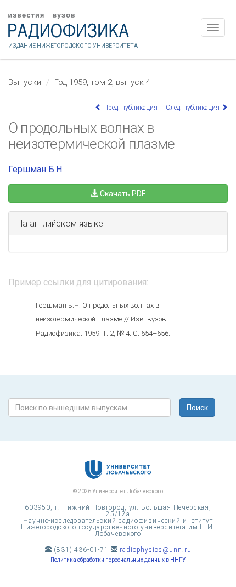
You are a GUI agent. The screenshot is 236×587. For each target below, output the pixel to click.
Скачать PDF (121, 193)
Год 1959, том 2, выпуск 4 (102, 82)
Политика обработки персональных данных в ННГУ (118, 560)
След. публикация (193, 107)
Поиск (197, 407)
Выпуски (24, 82)
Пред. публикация (130, 107)
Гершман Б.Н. (36, 169)
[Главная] (118, 26)
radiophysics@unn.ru (155, 550)
